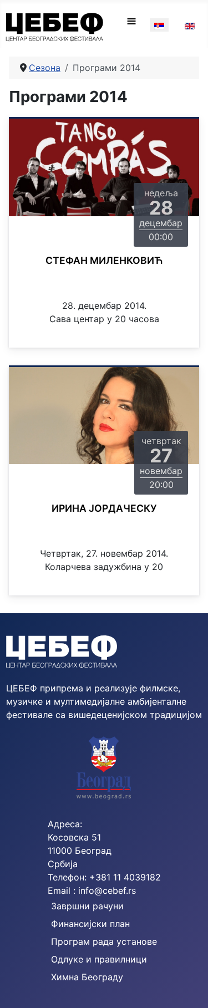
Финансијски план (90, 923)
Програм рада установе (104, 941)
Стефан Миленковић (104, 260)
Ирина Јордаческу (104, 508)
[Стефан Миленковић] (104, 166)
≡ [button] (131, 21)
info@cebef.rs (107, 890)
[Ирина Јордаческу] (104, 414)
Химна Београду (87, 976)
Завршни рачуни (87, 906)
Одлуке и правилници (99, 959)
